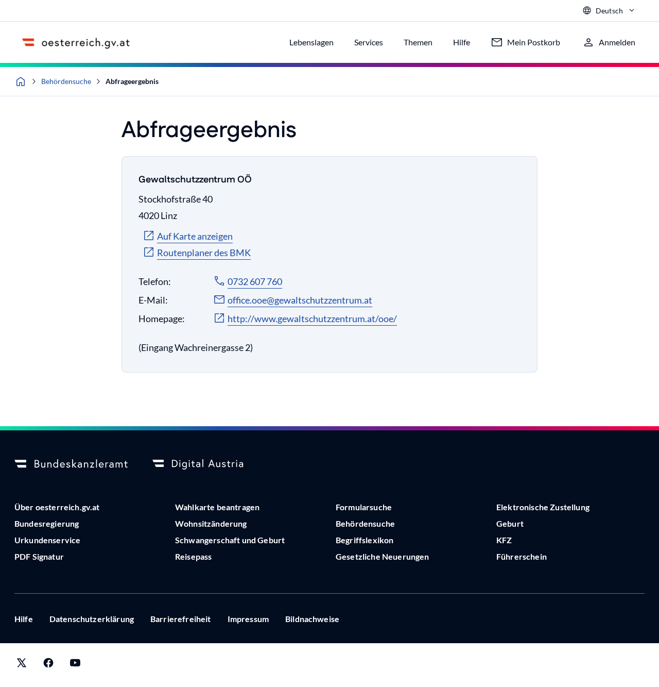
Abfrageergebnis (132, 81)
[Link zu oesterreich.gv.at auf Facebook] (48, 665)
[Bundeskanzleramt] (71, 464)
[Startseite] (20, 81)
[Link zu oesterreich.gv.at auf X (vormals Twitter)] (21, 665)
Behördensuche (66, 81)
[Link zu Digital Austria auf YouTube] (75, 665)
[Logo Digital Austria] (209, 464)
